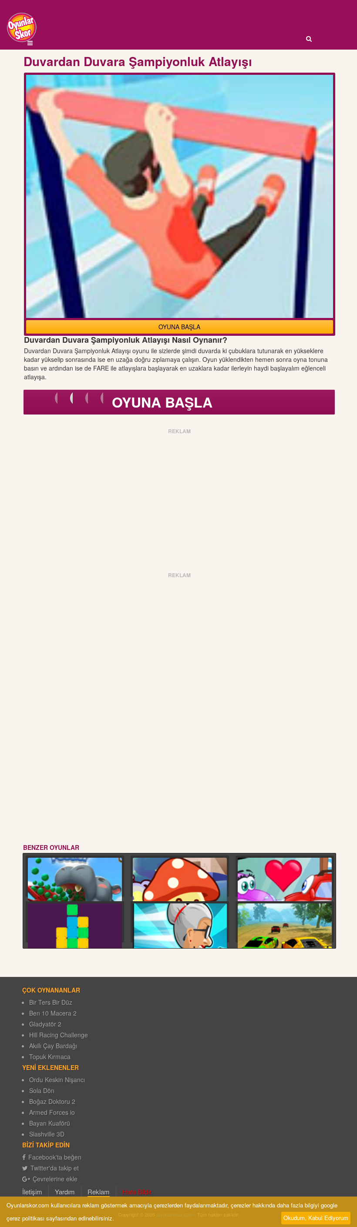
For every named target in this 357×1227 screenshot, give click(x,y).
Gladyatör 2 (45, 1024)
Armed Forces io (52, 1112)
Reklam (99, 1191)
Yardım (65, 1191)
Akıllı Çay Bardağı (53, 1045)
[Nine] (180, 940)
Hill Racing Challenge (58, 1034)
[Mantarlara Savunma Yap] (180, 895)
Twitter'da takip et (54, 1167)
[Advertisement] (179, 497)
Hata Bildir (137, 1191)
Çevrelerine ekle (55, 1178)
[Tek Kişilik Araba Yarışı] (285, 940)
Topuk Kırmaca (50, 1056)
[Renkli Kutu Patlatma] (75, 940)
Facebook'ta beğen (54, 1157)
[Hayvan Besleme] (75, 895)
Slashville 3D (46, 1134)
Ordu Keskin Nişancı (57, 1079)
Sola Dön (41, 1090)
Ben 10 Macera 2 (53, 1013)
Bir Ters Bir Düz (50, 1002)
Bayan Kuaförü (49, 1123)
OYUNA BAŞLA (179, 326)
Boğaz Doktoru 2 (52, 1101)
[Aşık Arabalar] (285, 895)
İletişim (32, 1191)
